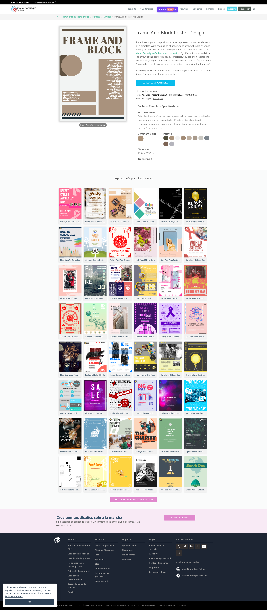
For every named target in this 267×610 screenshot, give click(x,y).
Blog (97, 564)
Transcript (144, 158)
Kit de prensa (128, 554)
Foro (97, 554)
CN (161, 98)
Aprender (99, 559)
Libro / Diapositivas (104, 545)
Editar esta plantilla (155, 82)
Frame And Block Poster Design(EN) (152, 95)
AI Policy (153, 553)
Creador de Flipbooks (78, 553)
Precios (221, 9)
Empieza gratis (179, 517)
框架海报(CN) (191, 95)
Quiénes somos (130, 545)
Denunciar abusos (158, 572)
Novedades (127, 550)
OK (29, 602)
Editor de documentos (79, 571)
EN (154, 98)
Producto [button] (132, 9)
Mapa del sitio (102, 581)
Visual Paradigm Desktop (44, 2)
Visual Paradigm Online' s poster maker (158, 53)
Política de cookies (14, 596)
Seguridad (154, 567)
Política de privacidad (160, 558)
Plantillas (96, 16)
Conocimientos (102, 568)
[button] (148, 9)
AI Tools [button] (166, 9)
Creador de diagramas (79, 558)
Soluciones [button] (197, 9)
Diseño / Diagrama (104, 550)
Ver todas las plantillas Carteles (133, 499)
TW (158, 98)
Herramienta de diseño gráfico (75, 16)
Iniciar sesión (244, 9)
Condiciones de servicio (116, 605)
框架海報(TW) (176, 95)
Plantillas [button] (210, 9)
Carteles (107, 16)
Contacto (126, 559)
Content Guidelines (158, 563)
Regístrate (231, 9)
